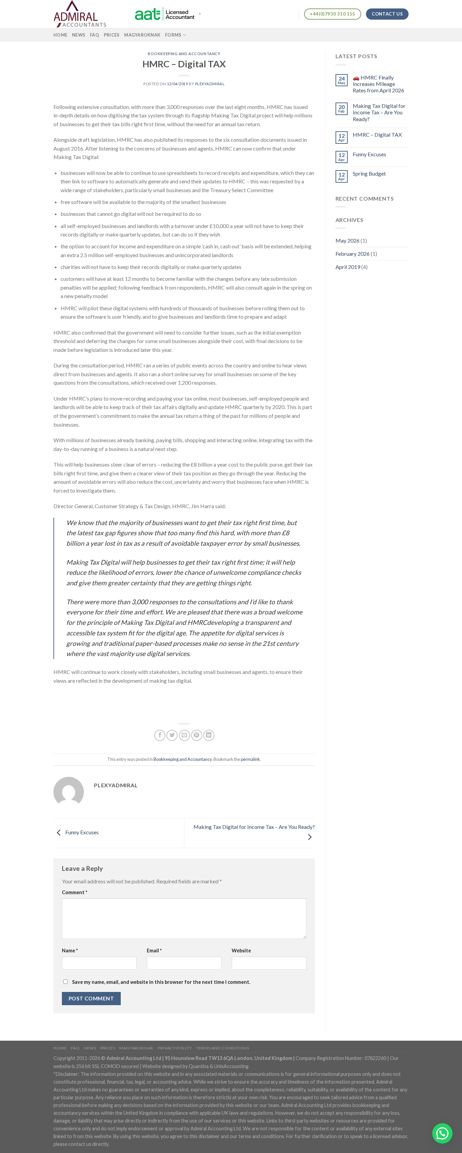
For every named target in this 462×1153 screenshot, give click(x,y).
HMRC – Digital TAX (377, 134)
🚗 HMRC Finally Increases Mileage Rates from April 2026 (378, 83)
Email (154, 950)
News (78, 35)
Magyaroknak (142, 35)
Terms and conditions (222, 1047)
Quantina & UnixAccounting (219, 1066)
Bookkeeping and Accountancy (184, 53)
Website (241, 950)
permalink (250, 759)
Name (70, 950)
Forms (173, 35)
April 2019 (348, 267)
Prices (112, 35)
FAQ (94, 35)
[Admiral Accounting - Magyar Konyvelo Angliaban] (87, 14)
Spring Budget (369, 173)
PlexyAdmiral (210, 84)
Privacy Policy (175, 1047)
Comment (74, 892)
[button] (442, 1133)
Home (60, 35)
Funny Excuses (81, 832)
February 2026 (353, 253)
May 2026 (348, 240)
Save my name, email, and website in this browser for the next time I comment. (161, 982)
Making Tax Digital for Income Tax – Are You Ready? (379, 112)
